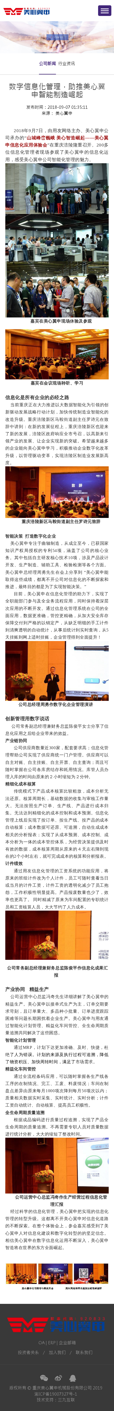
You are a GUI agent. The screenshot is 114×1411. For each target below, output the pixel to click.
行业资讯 (66, 63)
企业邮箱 (67, 1342)
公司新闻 (47, 63)
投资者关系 (28, 1352)
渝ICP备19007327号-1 (55, 1394)
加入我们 (57, 1352)
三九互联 (66, 1399)
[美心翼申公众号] (44, 1378)
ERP (52, 1342)
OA (41, 1342)
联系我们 (84, 1352)
